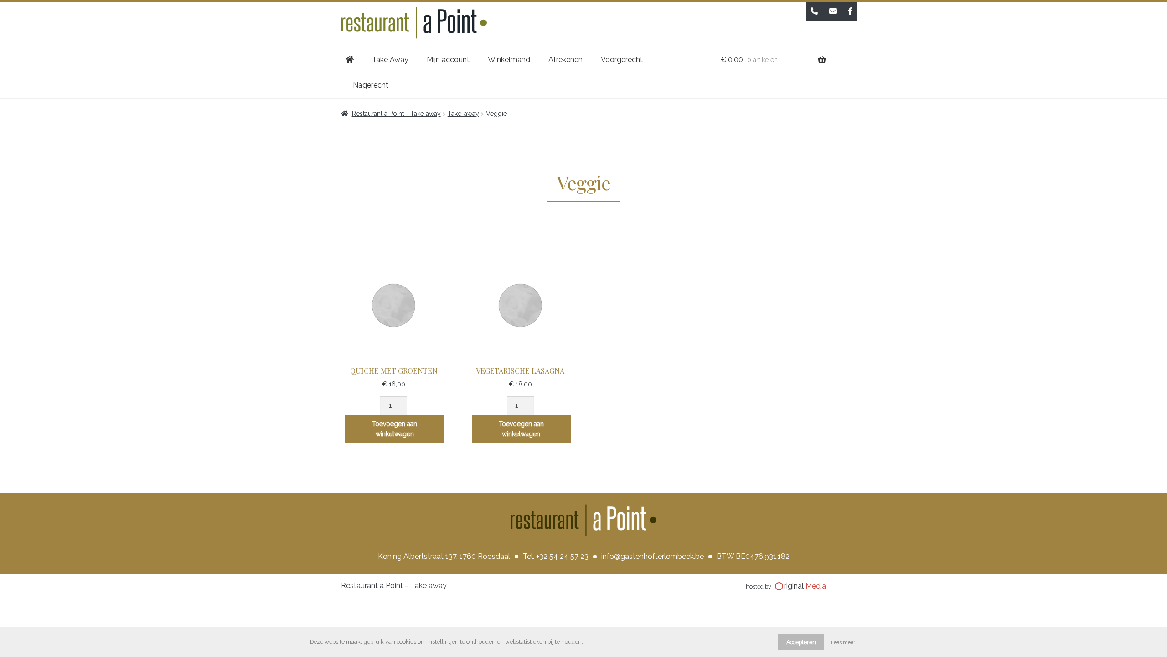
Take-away (463, 113)
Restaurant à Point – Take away (394, 585)
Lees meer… (844, 642)
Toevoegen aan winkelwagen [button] (394, 429)
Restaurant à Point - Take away (396, 113)
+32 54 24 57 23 (562, 556)
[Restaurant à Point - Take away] (583, 24)
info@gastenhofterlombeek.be (652, 556)
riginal (805, 586)
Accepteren (801, 642)
